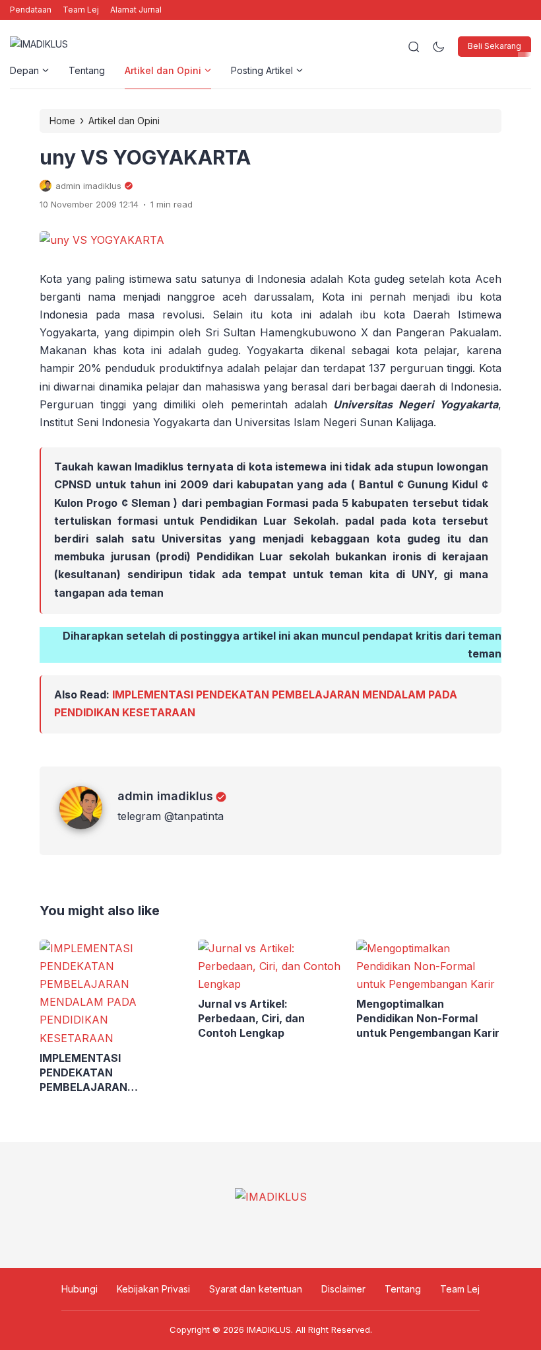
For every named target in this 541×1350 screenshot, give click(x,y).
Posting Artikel (262, 70)
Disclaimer (343, 1288)
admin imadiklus (165, 796)
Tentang (87, 70)
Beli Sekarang (494, 46)
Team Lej (81, 10)
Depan (24, 70)
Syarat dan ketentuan (255, 1288)
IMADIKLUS (269, 1329)
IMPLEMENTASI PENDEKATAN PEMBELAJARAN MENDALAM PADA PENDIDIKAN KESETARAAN (110, 1072)
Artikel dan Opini (163, 70)
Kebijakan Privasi (153, 1288)
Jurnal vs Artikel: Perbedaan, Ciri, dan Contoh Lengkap (251, 1018)
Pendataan (30, 10)
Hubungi (79, 1288)
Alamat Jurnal (136, 10)
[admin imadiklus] (88, 825)
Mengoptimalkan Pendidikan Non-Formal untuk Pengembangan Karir (427, 1018)
